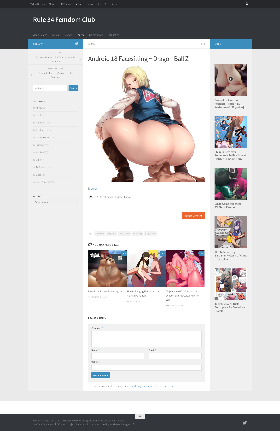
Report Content (193, 215)
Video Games (37, 4)
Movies (52, 4)
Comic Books (93, 4)
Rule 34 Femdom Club (64, 19)
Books (39, 115)
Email (152, 350)
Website (95, 361)
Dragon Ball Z (124, 233)
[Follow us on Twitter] (76, 44)
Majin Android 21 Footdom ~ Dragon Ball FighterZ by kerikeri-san (183, 295)
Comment (97, 328)
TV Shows (66, 4)
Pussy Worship (150, 233)
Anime (79, 4)
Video (38, 174)
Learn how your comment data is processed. (152, 386)
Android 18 (100, 233)
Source (93, 188)
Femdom (40, 144)
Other (38, 159)
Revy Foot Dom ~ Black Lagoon (105, 291)
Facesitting (137, 233)
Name (95, 350)
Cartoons (40, 122)
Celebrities (111, 4)
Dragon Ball (111, 233)
